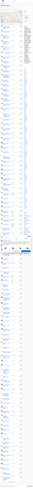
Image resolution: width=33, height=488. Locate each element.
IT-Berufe (25, 222)
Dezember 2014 (25, 200)
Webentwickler (25, 61)
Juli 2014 (25, 203)
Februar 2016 (25, 187)
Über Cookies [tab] (26, 238)
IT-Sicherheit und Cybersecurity (27, 223)
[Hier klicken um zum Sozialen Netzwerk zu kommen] (28, 486)
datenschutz (29, 32)
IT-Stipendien (25, 224)
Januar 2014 (25, 206)
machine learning (26, 46)
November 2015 (25, 190)
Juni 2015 (25, 195)
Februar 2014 (25, 205)
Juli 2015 (25, 194)
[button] (1, 13)
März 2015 (25, 197)
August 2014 (25, 202)
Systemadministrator (26, 60)
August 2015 (25, 193)
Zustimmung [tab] (6, 238)
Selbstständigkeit (26, 234)
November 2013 (25, 207)
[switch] (13, 248)
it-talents (25, 42)
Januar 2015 (25, 199)
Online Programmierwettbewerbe (27, 227)
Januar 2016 (25, 188)
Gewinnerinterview (28, 36)
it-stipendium (25, 41)
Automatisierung (26, 27)
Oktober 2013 (25, 208)
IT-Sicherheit (29, 40)
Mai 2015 (25, 196)
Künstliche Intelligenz (26, 45)
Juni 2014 (25, 204)
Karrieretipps (25, 225)
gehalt (25, 36)
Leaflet (16, 22)
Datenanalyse (29, 31)
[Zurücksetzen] (21, 24)
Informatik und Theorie (26, 219)
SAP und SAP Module (26, 233)
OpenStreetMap (18, 22)
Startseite (2, 3)
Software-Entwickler (26, 55)
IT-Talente (29, 41)
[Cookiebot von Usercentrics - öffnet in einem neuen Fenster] (28, 236)
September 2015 (25, 192)
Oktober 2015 (25, 191)
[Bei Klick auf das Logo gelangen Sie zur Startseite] (3, 1)
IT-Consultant (25, 40)
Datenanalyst (25, 32)
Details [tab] (16, 238)
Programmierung (26, 51)
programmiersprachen (26, 50)
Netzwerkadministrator (26, 47)
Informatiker (28, 37)
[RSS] (20, 24)
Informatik (25, 37)
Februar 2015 (25, 198)
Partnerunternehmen (26, 228)
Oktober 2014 (25, 201)
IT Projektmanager (29, 42)
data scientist (25, 31)
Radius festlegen (20, 11)
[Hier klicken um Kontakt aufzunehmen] (27, 486)
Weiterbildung (29, 61)
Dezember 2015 (25, 189)
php (30, 47)
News (24, 226)
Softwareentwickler (26, 56)
